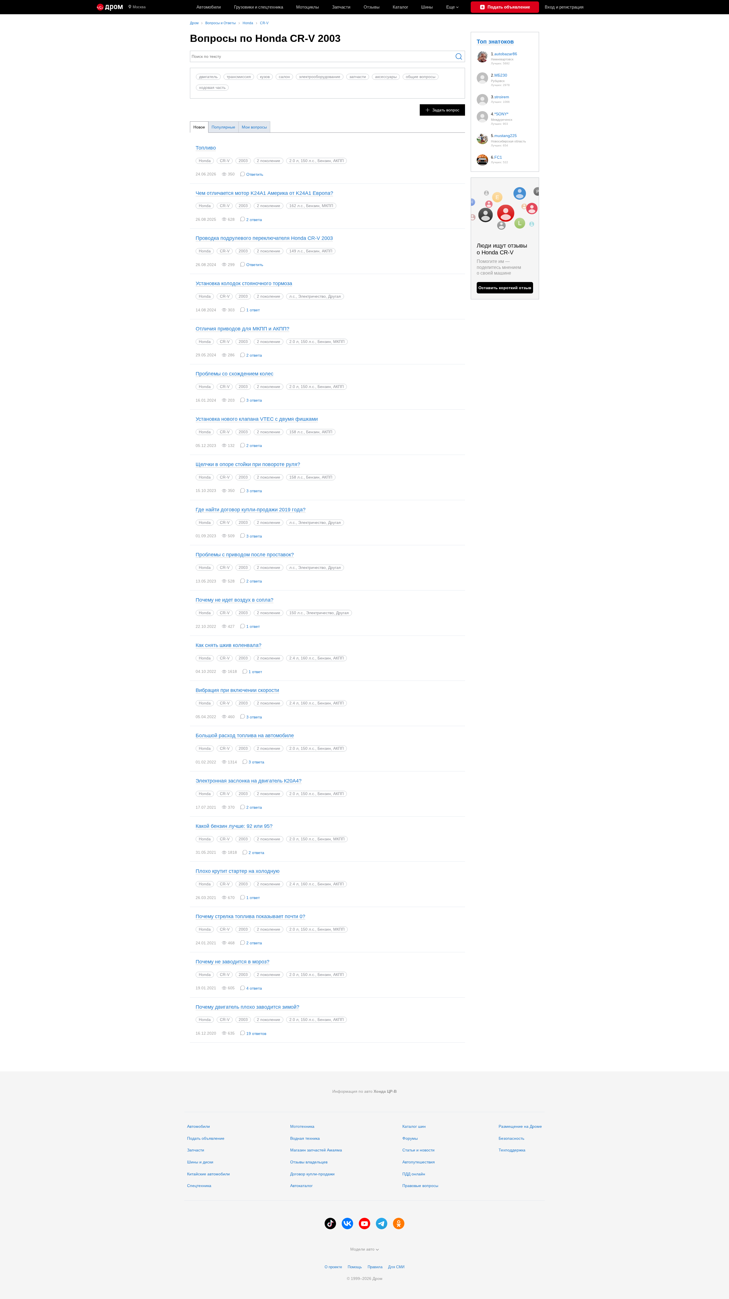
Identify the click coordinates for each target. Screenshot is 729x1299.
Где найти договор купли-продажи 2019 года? (251, 509)
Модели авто (362, 1249)
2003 (243, 160)
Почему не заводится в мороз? (232, 962)
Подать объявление (205, 1138)
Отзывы (372, 7)
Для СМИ (396, 1267)
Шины (427, 7)
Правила (375, 1267)
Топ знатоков (495, 41)
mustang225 (505, 135)
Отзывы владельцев (308, 1162)
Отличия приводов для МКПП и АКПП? (242, 329)
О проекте (333, 1267)
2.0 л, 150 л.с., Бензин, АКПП (316, 160)
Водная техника (305, 1138)
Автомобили (208, 7)
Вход (564, 7)
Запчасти (341, 7)
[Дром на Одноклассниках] (398, 1223)
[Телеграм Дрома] (381, 1223)
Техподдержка (512, 1150)
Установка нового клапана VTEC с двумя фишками (257, 419)
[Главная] (110, 7)
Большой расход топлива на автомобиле (245, 735)
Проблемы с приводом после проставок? (245, 554)
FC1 (498, 157)
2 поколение (268, 160)
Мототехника (302, 1126)
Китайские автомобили (208, 1174)
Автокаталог (301, 1185)
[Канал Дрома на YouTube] (364, 1223)
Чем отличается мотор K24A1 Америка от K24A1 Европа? (264, 193)
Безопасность (511, 1138)
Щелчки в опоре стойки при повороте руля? (248, 464)
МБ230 (500, 75)
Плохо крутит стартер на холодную (238, 871)
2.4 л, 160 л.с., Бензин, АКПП (316, 703)
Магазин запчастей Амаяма (316, 1150)
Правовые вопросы (420, 1185)
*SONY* (501, 114)
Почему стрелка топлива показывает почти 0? (250, 916)
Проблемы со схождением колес (234, 374)
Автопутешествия (418, 1162)
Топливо (206, 148)
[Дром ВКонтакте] (347, 1223)
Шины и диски (200, 1162)
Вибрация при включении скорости (237, 690)
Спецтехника (199, 1185)
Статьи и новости (418, 1150)
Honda (205, 160)
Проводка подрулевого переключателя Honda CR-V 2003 (264, 238)
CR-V (225, 160)
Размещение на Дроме (520, 1126)
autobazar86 (505, 54)
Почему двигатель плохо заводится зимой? (247, 1007)
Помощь (355, 1267)
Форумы (410, 1138)
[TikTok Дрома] (330, 1223)
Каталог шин (414, 1126)
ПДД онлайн (413, 1174)
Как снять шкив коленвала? (228, 645)
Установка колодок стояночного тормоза (244, 283)
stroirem (501, 97)
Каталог (400, 7)
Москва (139, 7)
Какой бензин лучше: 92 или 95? (234, 826)
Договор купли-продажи (312, 1174)
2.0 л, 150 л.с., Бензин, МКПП (317, 839)
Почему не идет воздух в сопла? (234, 600)
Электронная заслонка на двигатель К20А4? (249, 781)
